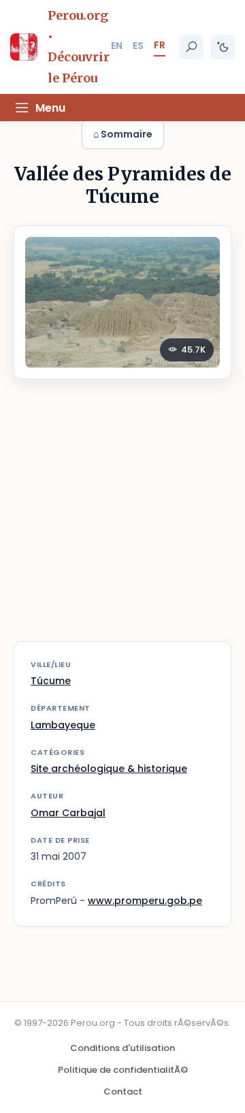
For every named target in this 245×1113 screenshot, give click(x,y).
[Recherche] (191, 47)
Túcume (51, 681)
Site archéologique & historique (109, 768)
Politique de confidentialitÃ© (123, 1069)
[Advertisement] (122, 518)
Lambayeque (63, 725)
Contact (122, 1091)
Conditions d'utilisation (122, 1048)
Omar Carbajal (68, 813)
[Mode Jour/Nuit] (222, 47)
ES (138, 45)
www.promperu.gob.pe (145, 900)
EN (116, 45)
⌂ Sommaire (122, 134)
